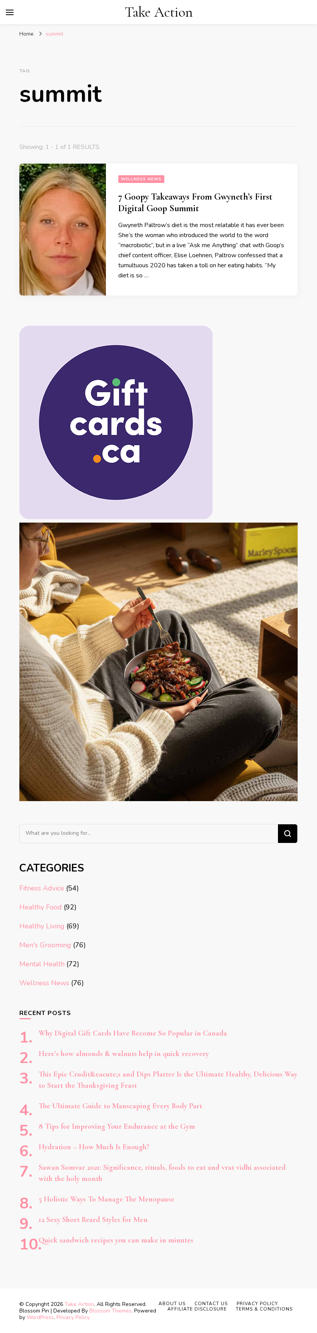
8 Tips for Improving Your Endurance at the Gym (117, 1126)
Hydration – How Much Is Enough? (94, 1147)
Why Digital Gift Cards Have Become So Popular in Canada (133, 1033)
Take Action (159, 12)
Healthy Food (40, 907)
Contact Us (211, 1304)
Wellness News (141, 179)
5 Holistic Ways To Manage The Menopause (106, 1199)
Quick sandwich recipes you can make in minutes (116, 1240)
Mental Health (42, 964)
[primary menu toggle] (10, 12)
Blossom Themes (110, 1310)
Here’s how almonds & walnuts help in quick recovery (124, 1053)
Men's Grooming (45, 945)
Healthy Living (42, 926)
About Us (172, 1304)
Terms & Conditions (264, 1309)
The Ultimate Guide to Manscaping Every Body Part (120, 1106)
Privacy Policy (73, 1317)
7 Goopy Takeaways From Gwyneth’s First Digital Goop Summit (195, 202)
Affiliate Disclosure (197, 1309)
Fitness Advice (41, 888)
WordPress (40, 1317)
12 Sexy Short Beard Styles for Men (93, 1219)
